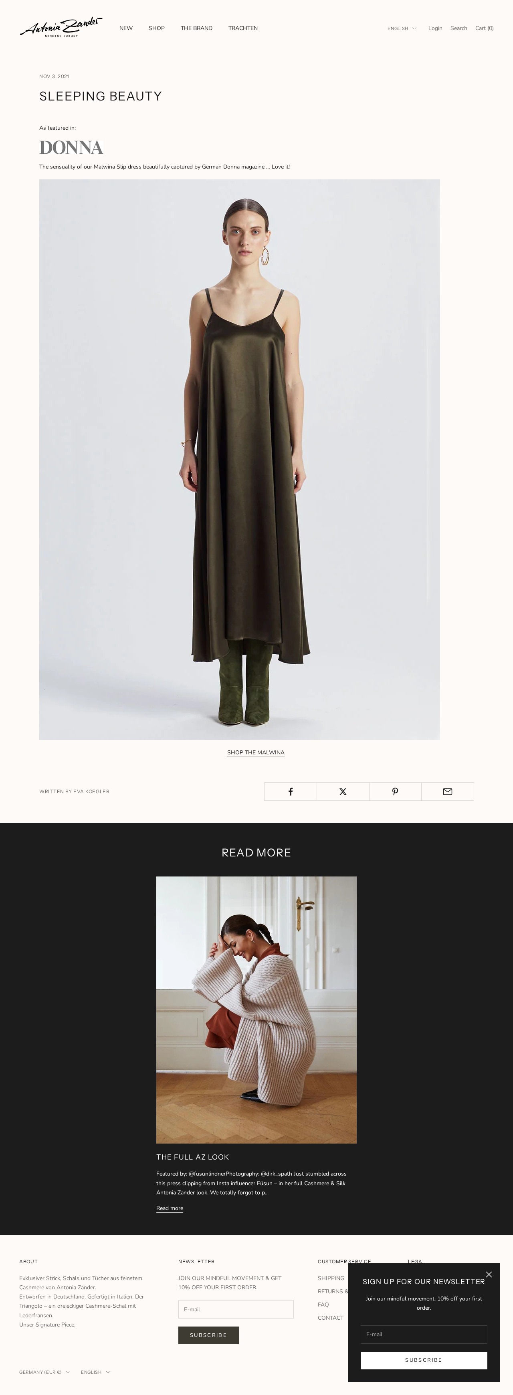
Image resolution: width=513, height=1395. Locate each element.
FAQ (323, 1305)
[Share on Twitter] (343, 791)
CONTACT (330, 1318)
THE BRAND (196, 28)
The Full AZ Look (192, 1157)
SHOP (157, 28)
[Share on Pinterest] (396, 791)
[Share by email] (448, 791)
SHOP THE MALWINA (256, 752)
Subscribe (423, 1360)
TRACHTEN (243, 28)
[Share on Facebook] (291, 791)
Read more (169, 1208)
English (398, 28)
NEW (126, 28)
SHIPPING (331, 1278)
